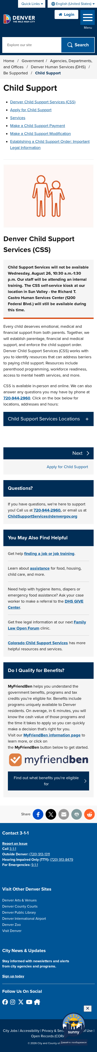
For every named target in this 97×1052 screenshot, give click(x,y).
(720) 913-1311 (39, 854)
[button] (48, 419)
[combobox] (72, 4)
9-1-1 (34, 865)
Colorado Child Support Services (38, 642)
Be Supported (16, 73)
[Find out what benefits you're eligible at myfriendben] (48, 759)
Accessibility (29, 1031)
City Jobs (10, 1031)
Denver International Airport (24, 919)
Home (8, 60)
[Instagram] (12, 1002)
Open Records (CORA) (48, 1036)
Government (33, 60)
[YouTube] (28, 1002)
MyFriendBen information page (52, 735)
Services (17, 117)
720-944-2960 (16, 398)
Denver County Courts (19, 906)
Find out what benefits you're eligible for (46, 780)
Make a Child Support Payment (37, 125)
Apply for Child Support (30, 109)
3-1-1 (12, 849)
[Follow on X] (20, 1002)
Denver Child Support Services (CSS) (42, 101)
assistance (40, 568)
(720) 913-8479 (61, 860)
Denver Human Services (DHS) (59, 66)
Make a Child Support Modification (40, 133)
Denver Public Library (19, 912)
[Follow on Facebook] (4, 1002)
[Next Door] (36, 1002)
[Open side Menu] (87, 18)
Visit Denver (11, 931)
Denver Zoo (11, 925)
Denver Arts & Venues (19, 900)
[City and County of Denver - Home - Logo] (19, 19)
